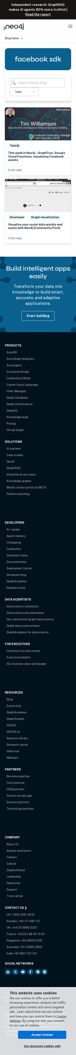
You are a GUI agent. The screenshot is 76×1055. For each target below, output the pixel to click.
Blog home (12, 38)
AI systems (13, 448)
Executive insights (18, 657)
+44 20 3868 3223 (24, 927)
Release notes (15, 587)
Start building (38, 316)
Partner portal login (19, 795)
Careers (11, 857)
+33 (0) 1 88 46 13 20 (31, 934)
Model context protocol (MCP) (26, 487)
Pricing (11, 423)
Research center (17, 744)
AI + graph (13, 529)
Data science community (22, 606)
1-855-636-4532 (23, 914)
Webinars (12, 757)
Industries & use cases (21, 474)
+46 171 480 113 (29, 921)
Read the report (38, 14)
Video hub (12, 751)
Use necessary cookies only (42, 1046)
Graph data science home (23, 625)
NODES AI (13, 731)
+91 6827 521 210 (25, 953)
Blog (9, 699)
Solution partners (17, 802)
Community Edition (18, 378)
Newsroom (13, 883)
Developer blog (16, 574)
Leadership (13, 876)
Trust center (14, 896)
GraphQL (12, 410)
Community (13, 549)
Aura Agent (14, 365)
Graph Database (17, 397)
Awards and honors (18, 850)
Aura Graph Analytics (20, 358)
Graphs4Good (15, 870)
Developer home (17, 555)
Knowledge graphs (18, 481)
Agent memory (16, 536)
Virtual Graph (15, 430)
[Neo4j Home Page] (13, 26)
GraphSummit (15, 718)
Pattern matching (18, 494)
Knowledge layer (17, 417)
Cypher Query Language (22, 384)
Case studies (14, 455)
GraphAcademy (16, 581)
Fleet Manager (16, 391)
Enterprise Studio (17, 371)
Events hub (13, 706)
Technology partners (20, 808)
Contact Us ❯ (16, 907)
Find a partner (15, 782)
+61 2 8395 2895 (31, 947)
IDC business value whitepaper (26, 663)
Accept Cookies (42, 1035)
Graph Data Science (19, 404)
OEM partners (15, 789)
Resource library (17, 738)
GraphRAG (13, 468)
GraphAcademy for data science (27, 632)
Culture (11, 863)
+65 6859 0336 (31, 940)
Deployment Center (19, 568)
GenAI (10, 461)
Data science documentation (25, 612)
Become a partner (18, 776)
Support (11, 889)
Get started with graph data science (30, 619)
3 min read (14, 238)
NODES (11, 725)
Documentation (16, 562)
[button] (24, 92)
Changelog (13, 542)
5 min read (14, 170)
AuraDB (11, 352)
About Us (12, 844)
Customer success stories (23, 650)
